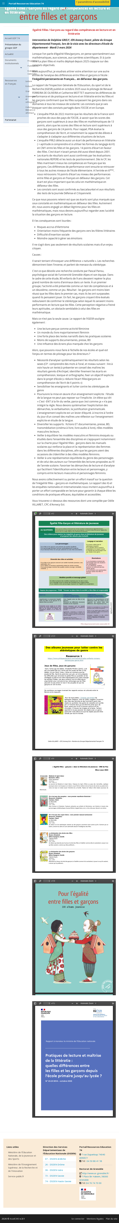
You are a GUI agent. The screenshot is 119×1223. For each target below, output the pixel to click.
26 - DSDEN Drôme (55, 1164)
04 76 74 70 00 (93, 1183)
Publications (33, 65)
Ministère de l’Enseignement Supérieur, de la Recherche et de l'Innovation (23, 1167)
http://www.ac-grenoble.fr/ (95, 1173)
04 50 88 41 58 (94, 1161)
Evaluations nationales (33, 72)
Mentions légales (95, 1218)
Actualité (9, 54)
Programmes (33, 61)
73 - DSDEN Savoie (54, 1175)
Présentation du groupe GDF (13, 46)
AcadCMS (17, 1218)
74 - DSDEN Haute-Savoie (58, 1181)
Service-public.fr (16, 1176)
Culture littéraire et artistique (30, 110)
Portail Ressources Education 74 (26, 3)
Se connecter (77, 1218)
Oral (27, 91)
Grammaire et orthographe (31, 99)
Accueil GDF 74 (12, 38)
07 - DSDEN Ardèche (55, 1158)
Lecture (29, 81)
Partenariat (10, 119)
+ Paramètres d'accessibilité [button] (92, 1)
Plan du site (111, 1218)
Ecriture (29, 86)
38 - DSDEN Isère (54, 1170)
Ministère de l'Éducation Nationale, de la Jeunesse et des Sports (22, 1155)
